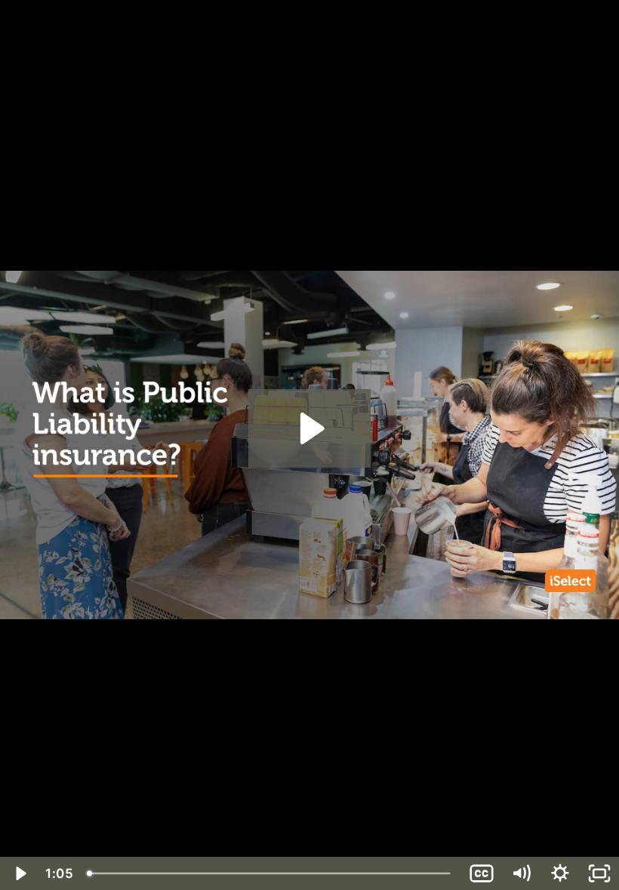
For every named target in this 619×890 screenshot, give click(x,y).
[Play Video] (19, 873)
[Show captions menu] (481, 873)
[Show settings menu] (560, 873)
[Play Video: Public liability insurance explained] (309, 428)
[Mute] (520, 873)
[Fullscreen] (599, 873)
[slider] (270, 873)
